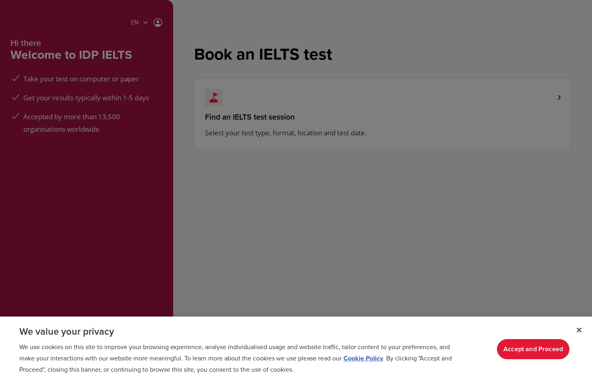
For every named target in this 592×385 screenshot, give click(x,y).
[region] (296, 351)
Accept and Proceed (533, 349)
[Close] (579, 330)
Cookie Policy (363, 358)
